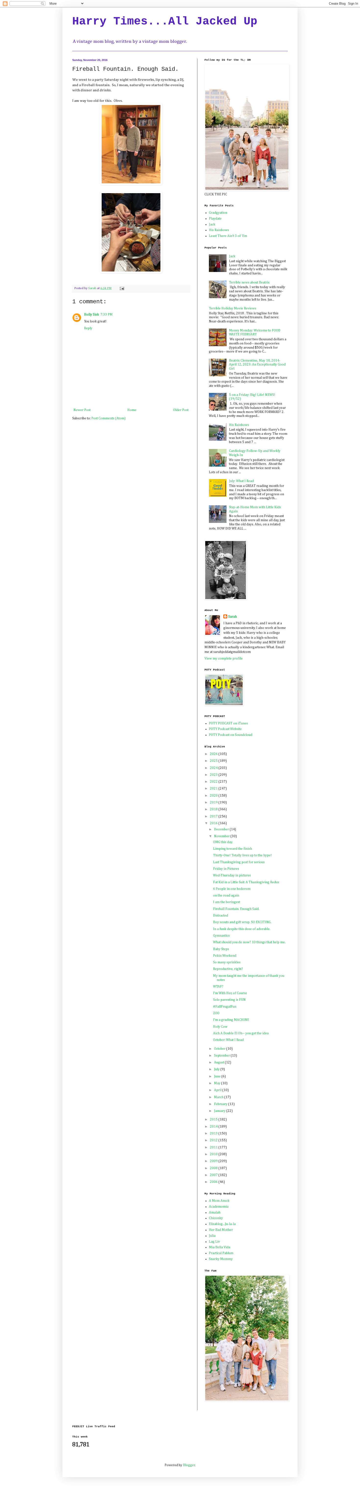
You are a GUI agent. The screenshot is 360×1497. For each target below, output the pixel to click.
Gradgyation (218, 212)
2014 (214, 1126)
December (222, 829)
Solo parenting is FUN (229, 1000)
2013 (214, 1133)
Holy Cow (220, 1026)
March (219, 1097)
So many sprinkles (226, 962)
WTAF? (218, 986)
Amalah (214, 1212)
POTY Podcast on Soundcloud (230, 735)
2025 (214, 761)
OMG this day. (223, 842)
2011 (214, 1147)
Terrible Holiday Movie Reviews (232, 308)
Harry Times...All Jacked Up (164, 21)
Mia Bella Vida (219, 1247)
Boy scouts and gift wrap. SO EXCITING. (242, 922)
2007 (214, 1175)
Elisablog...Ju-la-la (222, 1224)
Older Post (181, 410)
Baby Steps (221, 949)
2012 (214, 1140)
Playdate (215, 218)
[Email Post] (121, 288)
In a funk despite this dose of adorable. (241, 929)
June (217, 1076)
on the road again (226, 895)
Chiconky (216, 1218)
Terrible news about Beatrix (249, 282)
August (219, 1062)
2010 (214, 1154)
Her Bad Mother (221, 1230)
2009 (214, 1161)
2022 (214, 781)
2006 (214, 1182)
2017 (214, 816)
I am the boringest (226, 902)
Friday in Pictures (226, 869)
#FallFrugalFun (224, 1006)
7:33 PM (106, 314)
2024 (214, 768)
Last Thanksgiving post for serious (239, 862)
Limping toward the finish (232, 848)
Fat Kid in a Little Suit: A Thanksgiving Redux (246, 882)
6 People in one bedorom (232, 889)
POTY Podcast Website (225, 729)
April (218, 1090)
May (217, 1083)
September (222, 1055)
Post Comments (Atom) (108, 418)
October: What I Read (228, 1040)
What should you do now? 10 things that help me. (249, 942)
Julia (212, 1236)
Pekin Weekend (224, 955)
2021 (214, 788)
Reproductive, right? (228, 969)
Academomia (218, 1206)
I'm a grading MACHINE (231, 1020)
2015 (214, 1119)
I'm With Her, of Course (230, 993)
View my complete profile (223, 658)
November (222, 836)
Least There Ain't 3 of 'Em (228, 236)
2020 (214, 795)
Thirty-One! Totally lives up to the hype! (242, 855)
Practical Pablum (221, 1253)
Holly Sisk (91, 314)
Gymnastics (221, 935)
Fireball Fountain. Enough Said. (236, 909)
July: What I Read (241, 481)
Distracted (220, 915)
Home (131, 410)
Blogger (189, 1465)
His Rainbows (219, 230)
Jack (212, 224)
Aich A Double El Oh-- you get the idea (241, 1033)
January (220, 1111)
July (217, 1069)
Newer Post (82, 410)
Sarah (232, 616)
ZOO (216, 1013)
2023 (214, 775)
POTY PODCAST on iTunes (228, 723)
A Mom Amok (219, 1200)
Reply (88, 328)
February (221, 1104)
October (220, 1048)
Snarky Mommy (221, 1259)
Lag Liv (214, 1241)
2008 (214, 1168)
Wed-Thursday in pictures (232, 875)
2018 (214, 809)
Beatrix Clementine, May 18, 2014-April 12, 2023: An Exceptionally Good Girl (257, 365)
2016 (214, 823)
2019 (214, 802)
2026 (214, 754)
